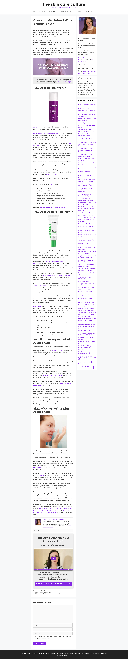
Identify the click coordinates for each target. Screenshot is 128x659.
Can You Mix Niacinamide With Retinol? (53, 207)
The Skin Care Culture (64, 4)
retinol (51, 184)
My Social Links (60, 653)
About (33, 11)
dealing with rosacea (40, 286)
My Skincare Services (87, 653)
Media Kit (53, 653)
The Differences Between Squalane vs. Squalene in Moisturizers (85, 190)
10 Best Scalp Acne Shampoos (87, 224)
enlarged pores (51, 174)
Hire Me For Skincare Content (100, 653)
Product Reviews (78, 11)
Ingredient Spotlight (65, 11)
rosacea (49, 498)
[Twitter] (36, 530)
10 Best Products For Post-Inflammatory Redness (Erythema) (50, 593)
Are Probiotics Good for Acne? (86, 213)
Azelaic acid (37, 306)
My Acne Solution (45, 653)
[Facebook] (40, 530)
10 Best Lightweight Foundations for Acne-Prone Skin (86, 110)
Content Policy (69, 653)
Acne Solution (89, 11)
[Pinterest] (34, 530)
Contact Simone (36, 653)
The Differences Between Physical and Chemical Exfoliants (85, 150)
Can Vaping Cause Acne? (85, 123)
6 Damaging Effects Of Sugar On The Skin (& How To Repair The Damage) (86, 304)
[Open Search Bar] (94, 11)
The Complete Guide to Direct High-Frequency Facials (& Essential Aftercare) (87, 314)
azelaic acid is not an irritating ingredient (57, 275)
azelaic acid (37, 467)
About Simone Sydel (25, 653)
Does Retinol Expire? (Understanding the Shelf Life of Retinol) (86, 283)
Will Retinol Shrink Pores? (85, 291)
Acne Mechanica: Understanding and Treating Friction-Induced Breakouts (86, 324)
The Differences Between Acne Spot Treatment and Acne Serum (87, 144)
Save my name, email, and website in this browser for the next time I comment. (54, 638)
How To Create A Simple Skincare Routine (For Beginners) (85, 347)
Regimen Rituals (53, 11)
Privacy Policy (77, 653)
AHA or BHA (50, 296)
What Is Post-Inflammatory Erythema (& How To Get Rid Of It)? (87, 357)
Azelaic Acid (37, 251)
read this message (64, 82)
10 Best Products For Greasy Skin (43, 592)
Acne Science (42, 11)
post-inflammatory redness (52, 375)
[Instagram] (38, 530)
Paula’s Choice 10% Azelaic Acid (50, 510)
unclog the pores (57, 351)
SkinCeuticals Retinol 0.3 (47, 508)
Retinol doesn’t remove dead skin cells (46, 133)
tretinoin (41, 475)
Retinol (35, 127)
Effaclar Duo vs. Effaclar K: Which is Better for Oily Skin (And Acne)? (86, 208)
